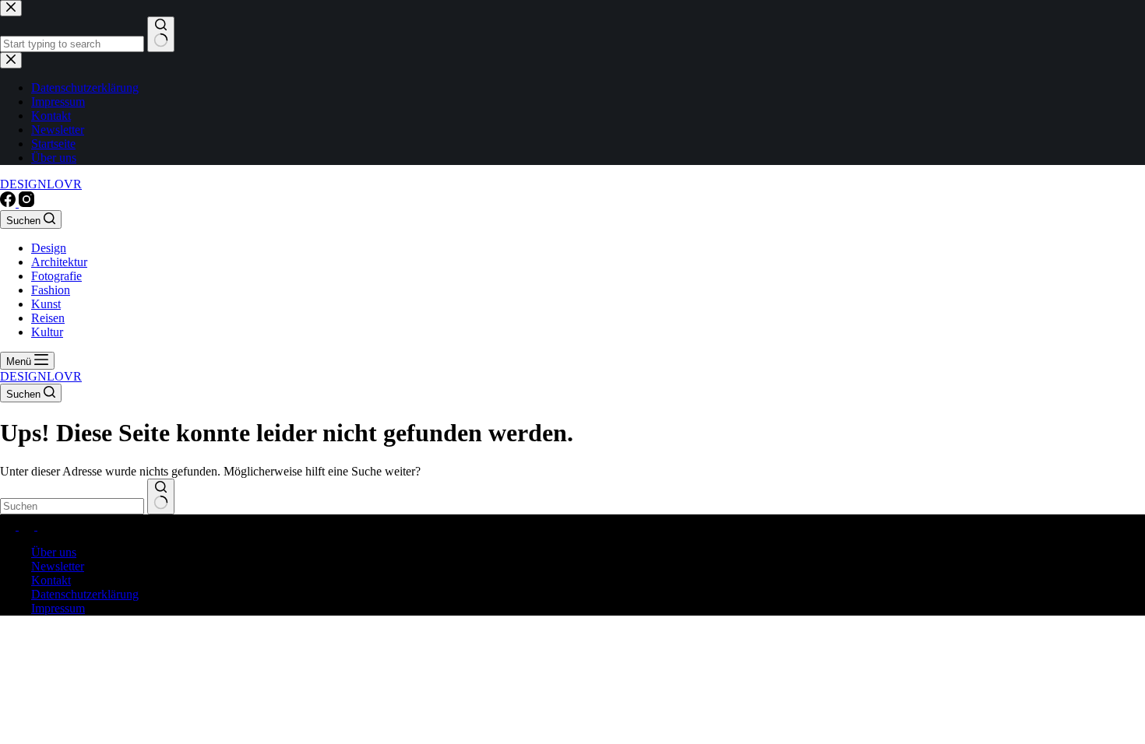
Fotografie (56, 276)
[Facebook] (9, 202)
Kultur (47, 332)
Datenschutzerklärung (85, 594)
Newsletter (57, 566)
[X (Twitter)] (28, 525)
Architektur (59, 261)
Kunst (46, 304)
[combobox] (72, 506)
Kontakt (51, 580)
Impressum (58, 608)
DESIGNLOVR (41, 184)
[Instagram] (26, 202)
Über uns (53, 552)
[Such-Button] (160, 496)
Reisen (48, 318)
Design (48, 247)
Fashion (50, 290)
